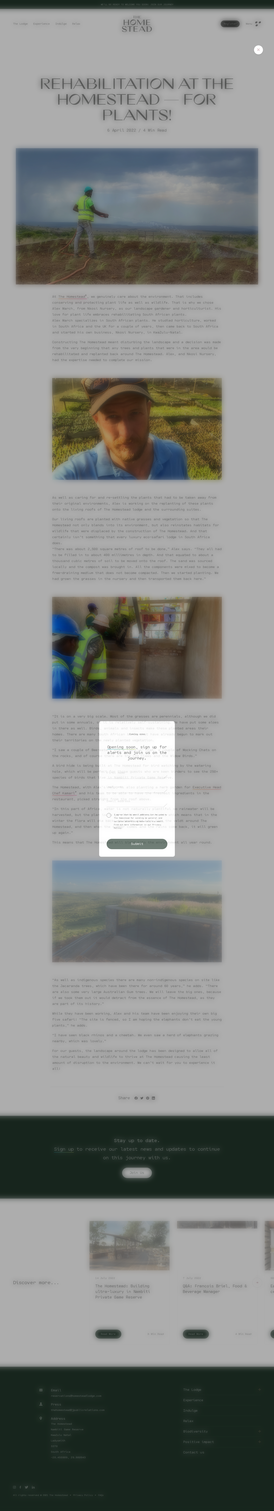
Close (258, 50)
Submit (137, 843)
